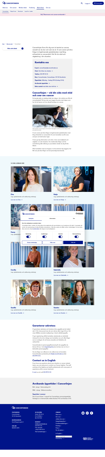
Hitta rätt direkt (12, 48)
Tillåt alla (73, 242)
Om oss (58, 417)
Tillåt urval (52, 242)
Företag (58, 425)
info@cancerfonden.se (41, 424)
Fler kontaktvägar (40, 431)
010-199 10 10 (38, 425)
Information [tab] (52, 218)
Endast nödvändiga (32, 242)
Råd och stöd (9, 44)
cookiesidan (36, 228)
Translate (67, 438)
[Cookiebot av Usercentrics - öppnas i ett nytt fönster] (77, 214)
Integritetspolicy (60, 421)
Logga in (87, 3)
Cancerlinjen (17, 44)
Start (3, 44)
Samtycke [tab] (31, 218)
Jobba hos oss (60, 419)
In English (58, 433)
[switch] (44, 237)
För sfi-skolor (59, 430)
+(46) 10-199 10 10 (40, 429)
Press (57, 428)
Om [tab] (74, 218)
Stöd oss (58, 414)
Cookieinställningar (61, 423)
